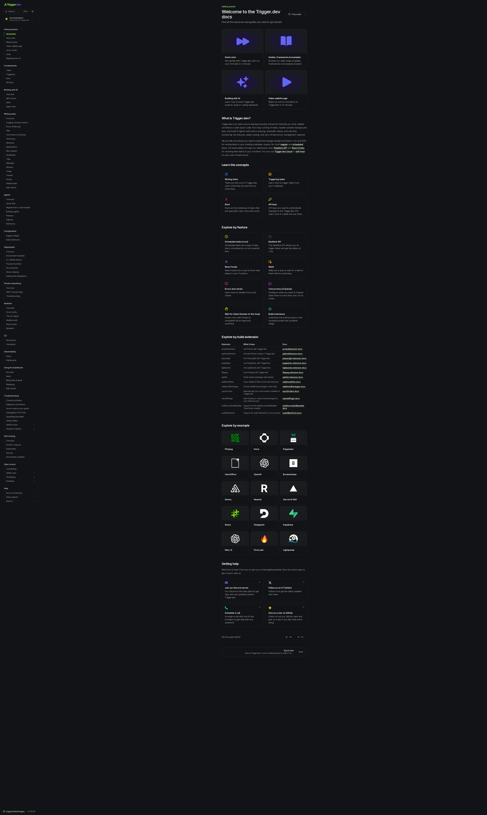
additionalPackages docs (294, 386)
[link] (242, 48)
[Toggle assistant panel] (32, 11)
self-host (300, 151)
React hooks (298, 148)
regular (284, 144)
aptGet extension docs (293, 377)
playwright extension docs (294, 358)
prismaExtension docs (292, 349)
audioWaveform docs (292, 413)
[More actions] (305, 14)
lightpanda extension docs (295, 368)
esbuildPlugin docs (291, 398)
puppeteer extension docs (294, 363)
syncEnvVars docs (291, 391)
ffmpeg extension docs (293, 372)
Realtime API (280, 148)
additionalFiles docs (292, 382)
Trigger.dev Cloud (283, 151)
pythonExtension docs (292, 354)
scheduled (298, 144)
